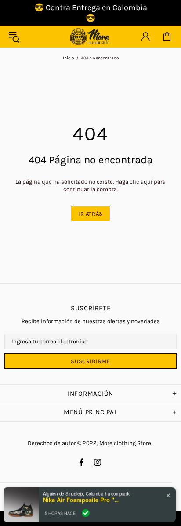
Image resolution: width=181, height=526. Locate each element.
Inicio (68, 58)
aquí (146, 181)
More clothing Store (90, 36)
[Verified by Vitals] (86, 509)
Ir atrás (90, 213)
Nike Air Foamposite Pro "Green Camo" (82, 496)
